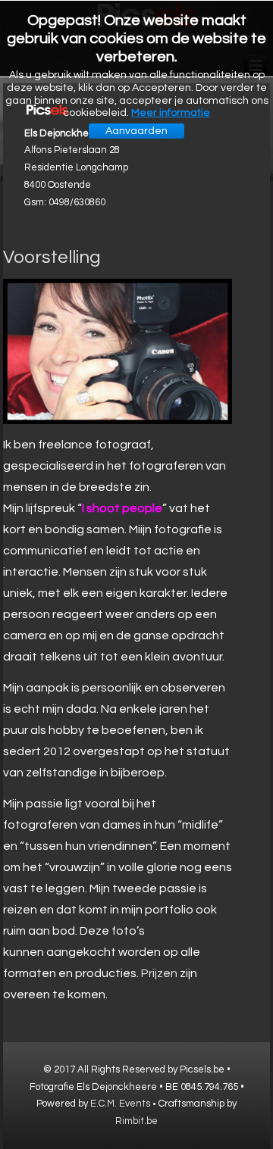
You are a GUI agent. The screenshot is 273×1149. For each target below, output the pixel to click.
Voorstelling (52, 257)
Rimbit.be (136, 1121)
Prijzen (159, 973)
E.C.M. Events (120, 1103)
